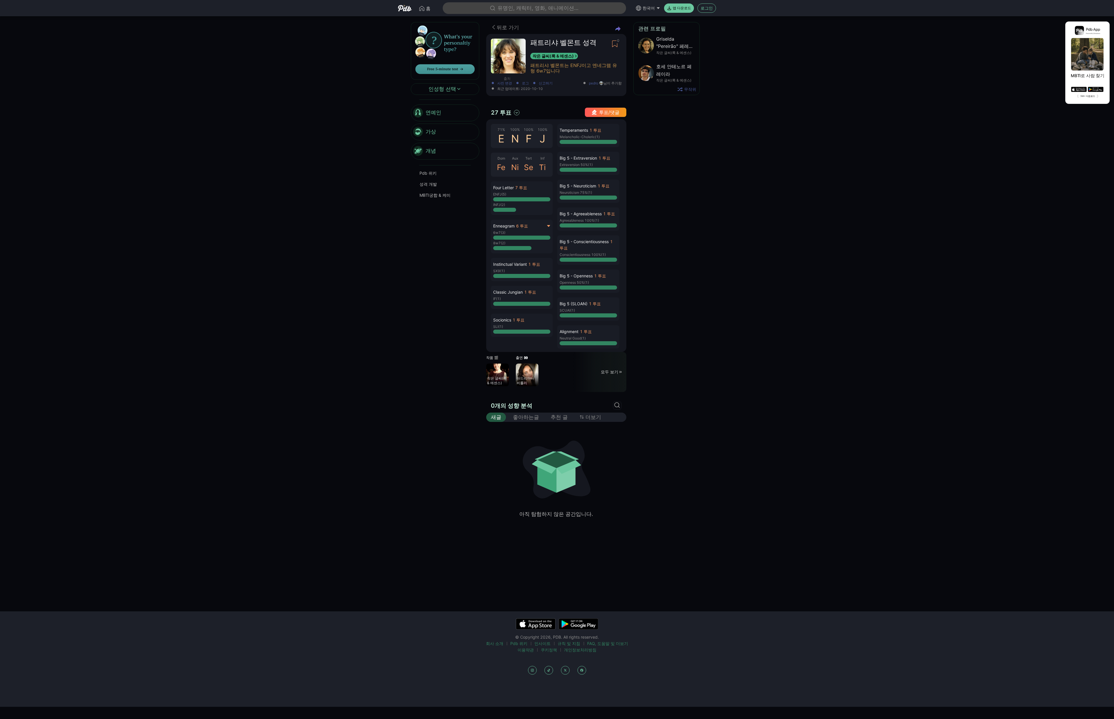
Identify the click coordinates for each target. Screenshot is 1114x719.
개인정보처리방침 (580, 649)
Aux (515, 158)
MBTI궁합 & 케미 (435, 195)
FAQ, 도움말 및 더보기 (607, 643)
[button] (521, 198)
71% (501, 129)
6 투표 (522, 225)
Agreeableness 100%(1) (579, 220)
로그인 (707, 8)
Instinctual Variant (510, 264)
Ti (542, 167)
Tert (528, 158)
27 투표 (501, 112)
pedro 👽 (596, 83)
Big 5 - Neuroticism (578, 185)
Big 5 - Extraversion (578, 158)
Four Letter (503, 187)
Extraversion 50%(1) (576, 164)
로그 (525, 83)
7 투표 (521, 187)
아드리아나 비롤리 (525, 380)
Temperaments (574, 130)
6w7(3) (499, 232)
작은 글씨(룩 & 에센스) (553, 55)
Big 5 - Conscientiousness (584, 241)
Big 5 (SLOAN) (573, 303)
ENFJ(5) (499, 194)
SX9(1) (499, 271)
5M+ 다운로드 (1087, 96)
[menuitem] (445, 112)
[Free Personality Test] (445, 50)
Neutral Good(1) (573, 338)
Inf (542, 158)
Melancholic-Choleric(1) (580, 137)
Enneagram (504, 225)
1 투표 (534, 264)
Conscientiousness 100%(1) (583, 254)
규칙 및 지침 (569, 643)
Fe (501, 167)
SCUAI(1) (567, 310)
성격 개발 (428, 184)
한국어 (649, 8)
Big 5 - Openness (576, 275)
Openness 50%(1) (574, 282)
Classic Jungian (508, 292)
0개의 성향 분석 (511, 405)
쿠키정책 (549, 649)
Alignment (569, 331)
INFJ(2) (499, 205)
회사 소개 (494, 643)
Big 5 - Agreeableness (581, 213)
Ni (515, 167)
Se (528, 167)
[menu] (445, 132)
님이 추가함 (605, 83)
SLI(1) (498, 326)
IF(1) (497, 299)
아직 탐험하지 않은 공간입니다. (556, 514)
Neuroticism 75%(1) (576, 192)
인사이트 (542, 643)
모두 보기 (609, 371)
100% (515, 129)
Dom (501, 158)
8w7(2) (499, 243)
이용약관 (526, 649)
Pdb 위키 (428, 173)
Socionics (502, 319)
